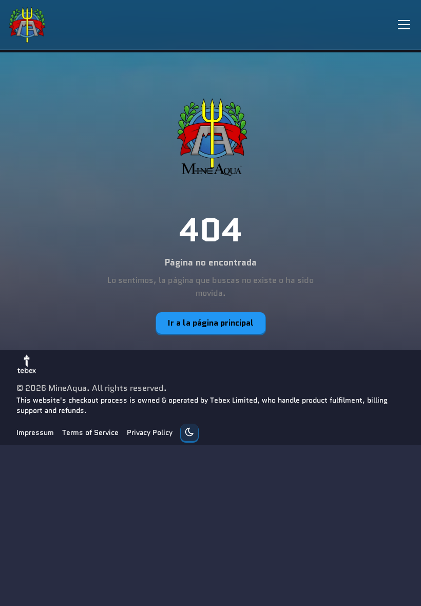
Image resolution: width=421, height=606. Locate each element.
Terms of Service (90, 432)
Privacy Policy (150, 432)
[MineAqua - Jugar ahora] (210, 137)
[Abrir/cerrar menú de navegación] (404, 24)
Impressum (35, 432)
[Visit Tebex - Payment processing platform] (26, 363)
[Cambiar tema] (189, 432)
